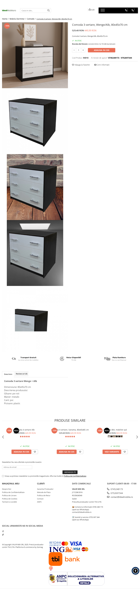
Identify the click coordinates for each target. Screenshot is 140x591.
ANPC (39, 502)
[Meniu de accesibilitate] (135, 571)
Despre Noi (6, 489)
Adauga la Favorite (82, 64)
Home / (5, 19)
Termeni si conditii (9, 502)
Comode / (31, 19)
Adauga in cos (101, 50)
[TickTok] (3, 534)
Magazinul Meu (10, 483)
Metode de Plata (43, 492)
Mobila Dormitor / (18, 19)
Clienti (41, 483)
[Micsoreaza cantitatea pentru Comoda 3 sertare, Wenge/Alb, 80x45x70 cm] (74, 50)
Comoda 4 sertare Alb (25, 429)
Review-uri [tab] (21, 373)
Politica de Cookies (9, 498)
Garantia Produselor (45, 489)
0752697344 (116, 493)
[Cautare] (48, 10)
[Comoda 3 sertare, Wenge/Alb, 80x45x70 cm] (35, 55)
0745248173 (116, 489)
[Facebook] (3, 531)
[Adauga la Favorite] (35, 452)
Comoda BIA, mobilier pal (115, 429)
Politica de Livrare (9, 495)
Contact (40, 498)
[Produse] (103, 11)
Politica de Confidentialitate (75, 476)
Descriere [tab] (8, 374)
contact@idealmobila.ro (121, 497)
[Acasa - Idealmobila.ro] (9, 10)
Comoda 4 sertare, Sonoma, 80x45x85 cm (70, 429)
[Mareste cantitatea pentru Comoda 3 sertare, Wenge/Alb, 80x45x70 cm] (83, 50)
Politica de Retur (43, 495)
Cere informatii (102, 64)
